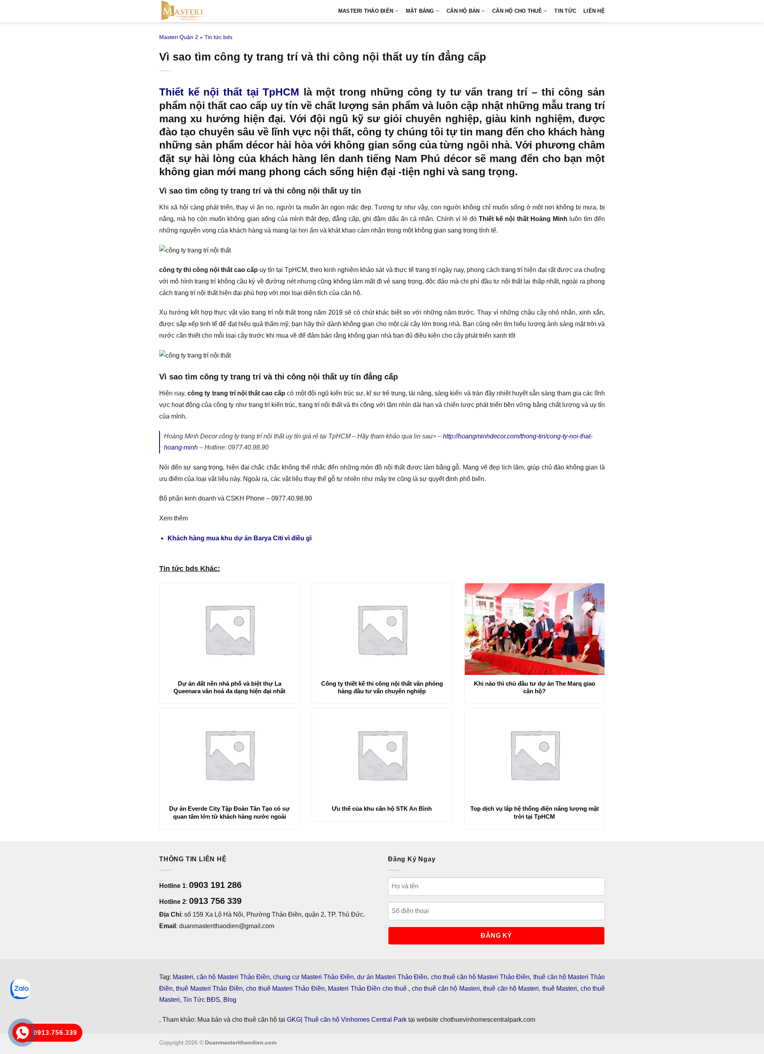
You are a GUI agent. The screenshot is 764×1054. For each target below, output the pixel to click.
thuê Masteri (559, 988)
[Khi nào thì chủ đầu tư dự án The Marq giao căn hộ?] (534, 629)
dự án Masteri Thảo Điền (392, 977)
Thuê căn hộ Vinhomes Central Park (355, 1019)
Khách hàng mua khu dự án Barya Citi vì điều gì (240, 538)
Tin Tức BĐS (201, 999)
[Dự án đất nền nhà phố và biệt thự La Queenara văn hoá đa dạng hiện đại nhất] (229, 629)
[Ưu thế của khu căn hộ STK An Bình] (382, 754)
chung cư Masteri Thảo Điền (313, 977)
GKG (294, 1019)
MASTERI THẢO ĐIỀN (365, 11)
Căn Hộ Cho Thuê (517, 11)
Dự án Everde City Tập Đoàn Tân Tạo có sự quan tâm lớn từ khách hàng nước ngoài (229, 812)
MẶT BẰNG (420, 11)
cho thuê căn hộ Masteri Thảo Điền (480, 977)
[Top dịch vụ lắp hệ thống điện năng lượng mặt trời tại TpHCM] (534, 754)
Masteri (183, 977)
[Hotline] (22, 1032)
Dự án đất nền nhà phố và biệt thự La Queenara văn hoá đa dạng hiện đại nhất (229, 687)
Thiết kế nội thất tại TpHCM (229, 92)
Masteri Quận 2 (178, 37)
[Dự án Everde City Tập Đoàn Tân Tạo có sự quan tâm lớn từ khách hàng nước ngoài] (229, 754)
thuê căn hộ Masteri (511, 988)
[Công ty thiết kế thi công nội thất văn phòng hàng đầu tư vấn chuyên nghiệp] (382, 629)
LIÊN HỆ (594, 11)
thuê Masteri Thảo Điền (209, 988)
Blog (229, 999)
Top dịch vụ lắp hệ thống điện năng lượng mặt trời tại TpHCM (534, 812)
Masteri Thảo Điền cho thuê (368, 988)
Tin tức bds (218, 37)
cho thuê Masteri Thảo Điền (285, 988)
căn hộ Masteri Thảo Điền (233, 977)
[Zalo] (20, 989)
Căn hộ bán (463, 11)
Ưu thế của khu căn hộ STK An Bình (382, 808)
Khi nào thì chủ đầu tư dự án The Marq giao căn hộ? (534, 687)
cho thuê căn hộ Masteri (446, 988)
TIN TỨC (565, 11)
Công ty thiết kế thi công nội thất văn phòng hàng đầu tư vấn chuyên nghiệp (382, 687)
